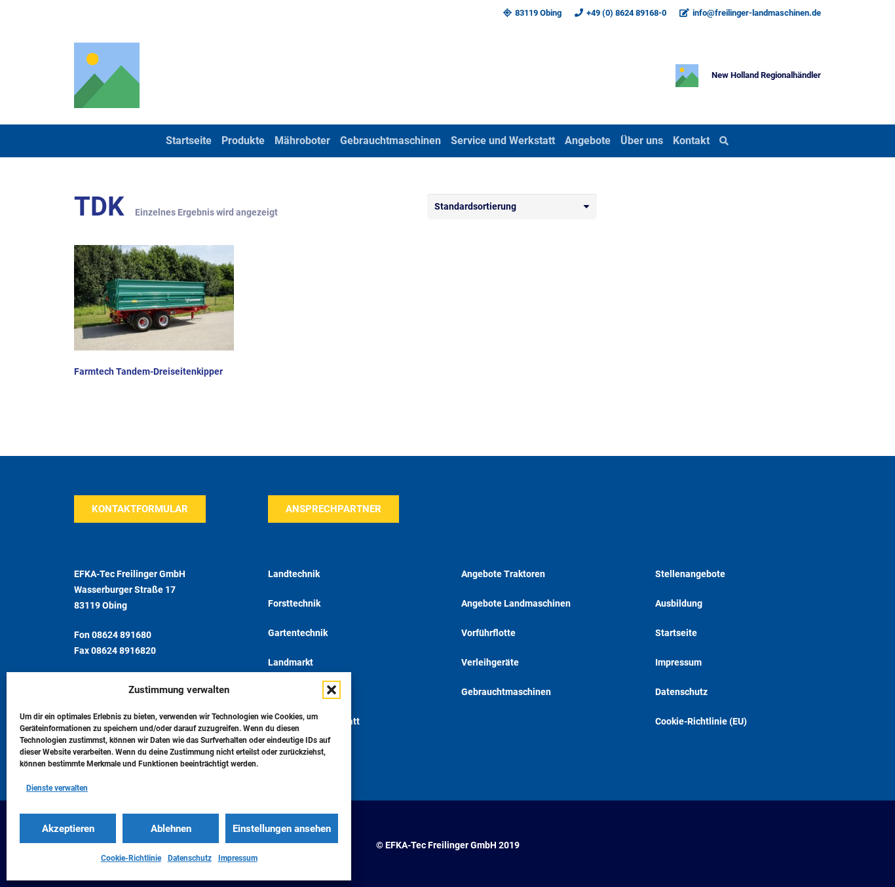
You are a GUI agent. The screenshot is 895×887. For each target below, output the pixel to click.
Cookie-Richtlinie (131, 858)
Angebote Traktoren (503, 574)
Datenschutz (190, 858)
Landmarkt (290, 662)
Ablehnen (171, 829)
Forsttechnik (294, 603)
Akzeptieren (68, 829)
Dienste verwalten (57, 788)
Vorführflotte (488, 633)
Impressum (237, 858)
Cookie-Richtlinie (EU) (701, 721)
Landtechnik (294, 574)
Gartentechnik (298, 633)
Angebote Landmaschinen (516, 603)
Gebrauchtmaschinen (506, 692)
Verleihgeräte (490, 662)
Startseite (676, 633)
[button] (331, 689)
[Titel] (107, 75)
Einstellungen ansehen (282, 829)
